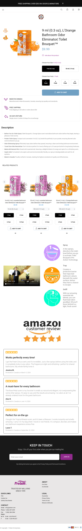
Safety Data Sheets (6, 500)
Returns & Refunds (47, 503)
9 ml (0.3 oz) (51, 68)
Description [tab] (7, 127)
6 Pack (65, 82)
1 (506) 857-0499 (10, 510)
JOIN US (66, 457)
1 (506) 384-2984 (10, 512)
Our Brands (45, 486)
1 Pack (45, 82)
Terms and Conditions (59, 464)
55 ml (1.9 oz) (70, 68)
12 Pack (74, 82)
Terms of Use (46, 500)
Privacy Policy (44, 464)
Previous (12, 43)
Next (37, 43)
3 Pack (55, 82)
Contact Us (4, 498)
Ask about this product (52, 55)
